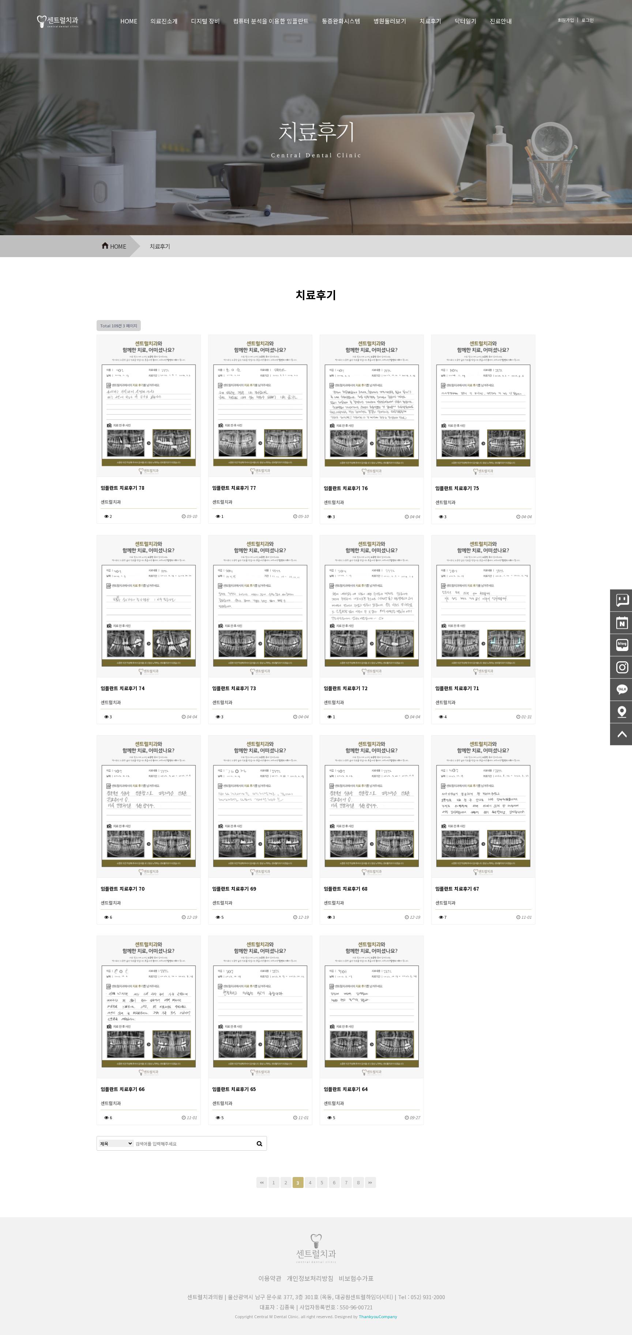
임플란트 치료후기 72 (346, 688)
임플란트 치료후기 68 (346, 888)
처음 (261, 1182)
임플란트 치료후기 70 (122, 888)
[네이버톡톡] (621, 601)
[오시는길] (621, 712)
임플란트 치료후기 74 (122, 688)
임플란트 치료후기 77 (234, 487)
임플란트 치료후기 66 (122, 1089)
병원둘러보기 (389, 20)
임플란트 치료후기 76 (346, 488)
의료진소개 (164, 20)
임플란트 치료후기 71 (457, 688)
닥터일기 (466, 20)
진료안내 (501, 20)
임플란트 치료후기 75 (457, 488)
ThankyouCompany (378, 1316)
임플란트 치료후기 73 (234, 688)
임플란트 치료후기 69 (234, 888)
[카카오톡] (621, 690)
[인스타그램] (621, 667)
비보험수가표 (356, 1278)
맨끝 (370, 1182)
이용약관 (270, 1278)
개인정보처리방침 (310, 1278)
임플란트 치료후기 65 (234, 1089)
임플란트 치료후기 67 (457, 888)
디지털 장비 (205, 20)
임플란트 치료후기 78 (122, 487)
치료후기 (430, 20)
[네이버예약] (621, 623)
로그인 (588, 20)
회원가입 (566, 20)
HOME (128, 20)
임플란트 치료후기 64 (346, 1089)
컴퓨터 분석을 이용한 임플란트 (271, 20)
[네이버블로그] (621, 645)
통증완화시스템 (341, 20)
